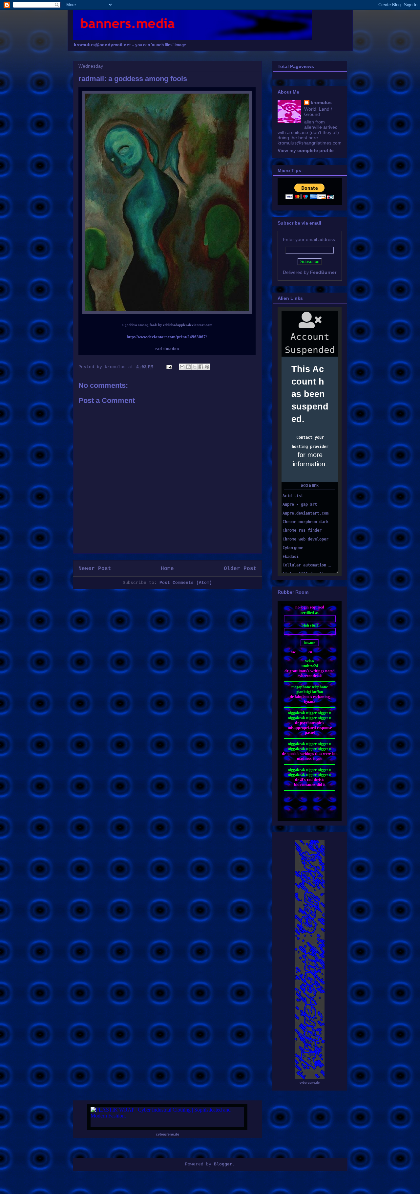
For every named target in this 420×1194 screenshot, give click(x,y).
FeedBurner (323, 272)
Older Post (240, 569)
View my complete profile (306, 150)
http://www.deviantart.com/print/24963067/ (167, 336)
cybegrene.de (167, 1134)
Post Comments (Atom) (185, 582)
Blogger (223, 1164)
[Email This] (182, 367)
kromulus (321, 102)
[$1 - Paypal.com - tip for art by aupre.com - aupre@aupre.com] (309, 197)
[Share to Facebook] (201, 367)
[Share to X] (194, 367)
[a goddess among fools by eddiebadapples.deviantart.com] (167, 312)
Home (167, 569)
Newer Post (94, 569)
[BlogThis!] (188, 367)
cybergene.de (310, 1082)
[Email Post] (169, 367)
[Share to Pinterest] (207, 367)
